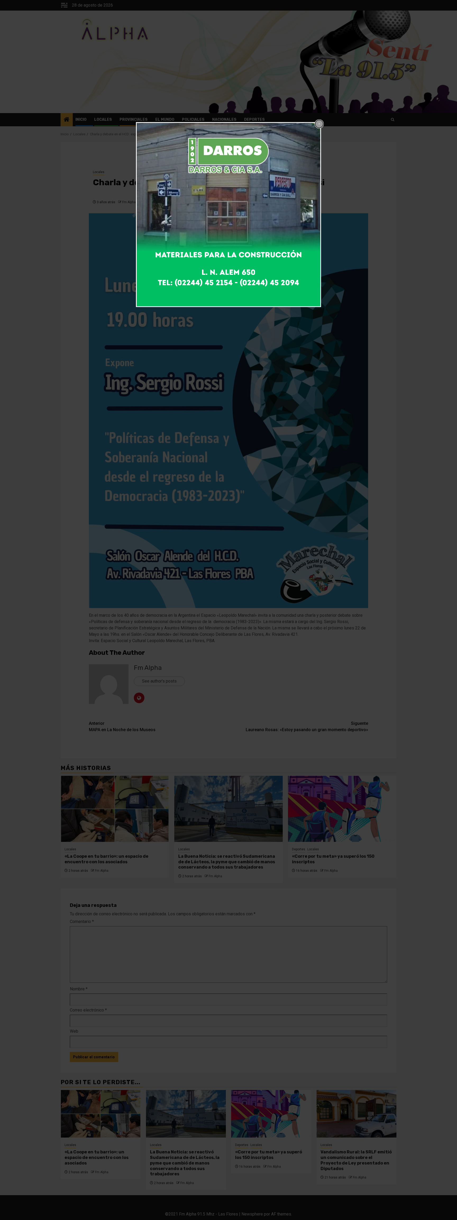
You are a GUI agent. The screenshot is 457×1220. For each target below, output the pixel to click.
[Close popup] (319, 124)
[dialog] (228, 214)
